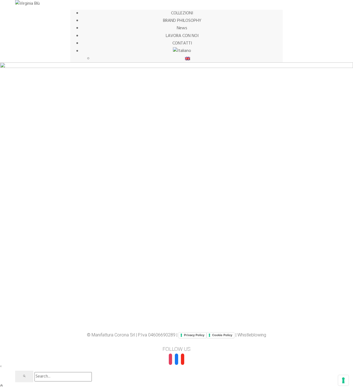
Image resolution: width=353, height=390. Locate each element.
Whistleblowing (251, 335)
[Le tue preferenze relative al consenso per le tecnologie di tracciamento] (343, 380)
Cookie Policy (222, 335)
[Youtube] (183, 359)
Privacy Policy (194, 335)
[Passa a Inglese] (187, 58)
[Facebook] (176, 359)
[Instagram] (170, 359)
